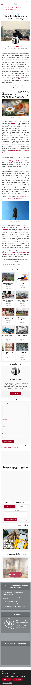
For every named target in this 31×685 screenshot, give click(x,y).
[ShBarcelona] (15, 3)
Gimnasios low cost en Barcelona (8, 336)
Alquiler (9, 506)
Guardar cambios (7, 682)
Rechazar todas (17, 679)
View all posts (15, 393)
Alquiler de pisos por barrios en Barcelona (13, 606)
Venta (21, 506)
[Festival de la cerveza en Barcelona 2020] (8, 311)
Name (4, 419)
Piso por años (15, 510)
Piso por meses (15, 513)
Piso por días (15, 516)
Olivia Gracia (19, 46)
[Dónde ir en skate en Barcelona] (22, 295)
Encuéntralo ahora (10, 519)
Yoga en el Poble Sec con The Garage (8, 353)
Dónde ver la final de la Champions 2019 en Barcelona (8, 283)
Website (4, 434)
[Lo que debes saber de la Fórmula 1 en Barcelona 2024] (22, 311)
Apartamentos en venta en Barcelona (12, 604)
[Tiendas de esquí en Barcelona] (8, 295)
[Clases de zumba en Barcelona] (22, 330)
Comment (5, 404)
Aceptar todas (6, 679)
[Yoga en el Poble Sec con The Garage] (8, 347)
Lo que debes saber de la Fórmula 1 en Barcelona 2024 (22, 318)
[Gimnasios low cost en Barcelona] (8, 330)
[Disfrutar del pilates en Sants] (22, 276)
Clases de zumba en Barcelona (22, 336)
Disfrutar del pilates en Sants (22, 282)
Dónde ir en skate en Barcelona (22, 300)
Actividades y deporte (15, 14)
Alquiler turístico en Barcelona (10, 601)
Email (4, 427)
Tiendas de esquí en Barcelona (8, 300)
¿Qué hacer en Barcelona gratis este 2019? (22, 354)
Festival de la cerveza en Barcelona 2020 (8, 317)
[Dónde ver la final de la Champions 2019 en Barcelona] (8, 276)
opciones (23, 676)
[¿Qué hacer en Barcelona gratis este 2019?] (22, 347)
